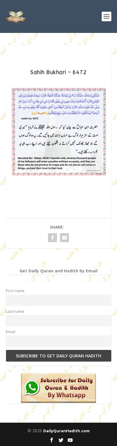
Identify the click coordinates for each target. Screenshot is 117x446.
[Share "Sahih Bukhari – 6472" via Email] (64, 238)
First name (15, 290)
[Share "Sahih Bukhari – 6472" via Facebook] (52, 238)
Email (10, 331)
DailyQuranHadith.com (66, 430)
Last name (15, 311)
